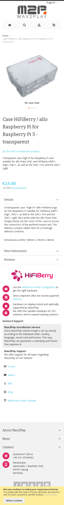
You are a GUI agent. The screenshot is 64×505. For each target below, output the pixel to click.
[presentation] (32, 199)
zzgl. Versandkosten (18, 188)
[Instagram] (47, 484)
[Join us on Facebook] (17, 484)
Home (6, 35)
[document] (32, 495)
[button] (53, 3)
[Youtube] (25, 484)
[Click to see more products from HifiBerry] (32, 275)
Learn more (51, 494)
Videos (11, 375)
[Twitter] (40, 484)
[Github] (32, 484)
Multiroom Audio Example (22, 400)
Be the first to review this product (21, 151)
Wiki (10, 383)
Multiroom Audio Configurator (38, 287)
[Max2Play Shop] (32, 11)
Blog (10, 392)
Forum (11, 366)
